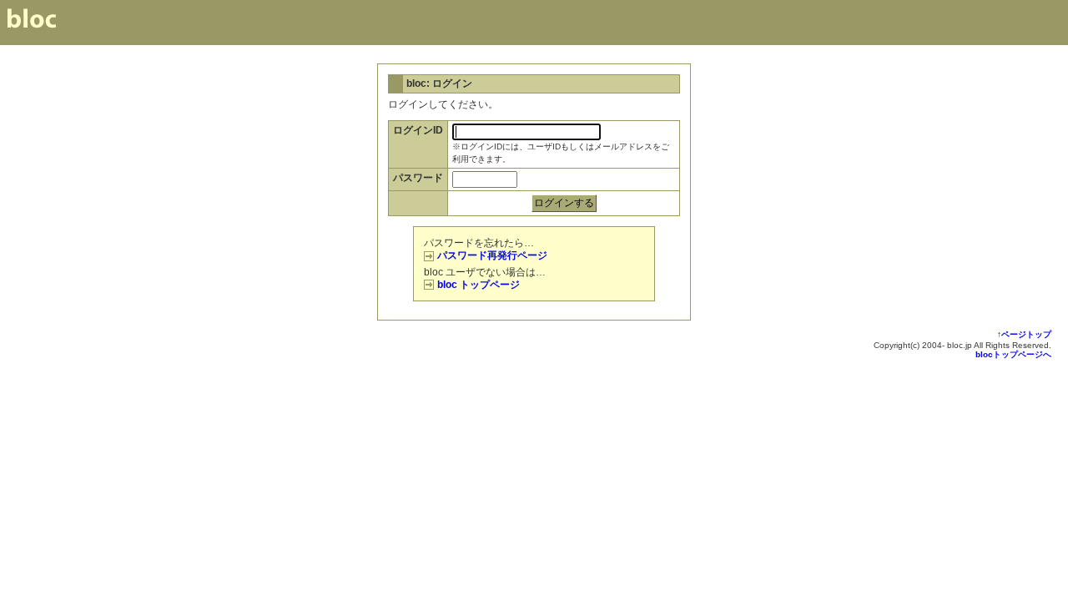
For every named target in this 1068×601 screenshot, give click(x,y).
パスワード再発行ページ (492, 255)
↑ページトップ (1024, 334)
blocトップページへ (1013, 354)
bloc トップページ (478, 284)
